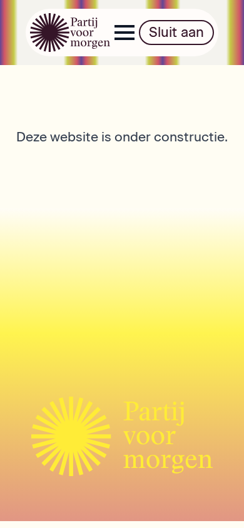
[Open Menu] (124, 33)
